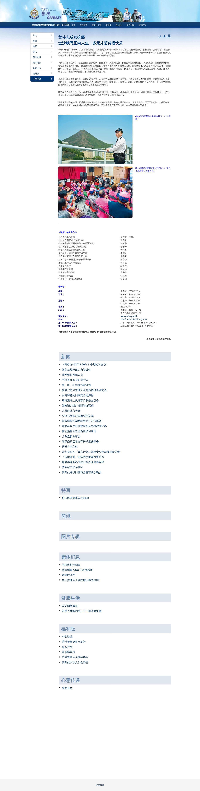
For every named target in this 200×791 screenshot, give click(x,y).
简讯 (35, 51)
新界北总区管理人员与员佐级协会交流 (84, 390)
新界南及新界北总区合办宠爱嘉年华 (83, 462)
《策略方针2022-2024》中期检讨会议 (84, 364)
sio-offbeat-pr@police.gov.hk (133, 319)
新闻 (35, 40)
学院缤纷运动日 (71, 564)
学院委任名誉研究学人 (75, 380)
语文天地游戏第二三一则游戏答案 (81, 611)
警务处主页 (96, 25)
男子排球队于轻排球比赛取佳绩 (80, 580)
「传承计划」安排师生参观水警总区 (83, 457)
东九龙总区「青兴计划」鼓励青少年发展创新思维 (91, 451)
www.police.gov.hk (128, 316)
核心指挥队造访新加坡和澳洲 (79, 431)
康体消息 (37, 62)
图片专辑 (37, 57)
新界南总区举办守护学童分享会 (80, 441)
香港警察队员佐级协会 (75, 657)
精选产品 (67, 647)
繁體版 (108, 25)
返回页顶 (100, 785)
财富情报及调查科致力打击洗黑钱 (81, 421)
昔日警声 (83, 25)
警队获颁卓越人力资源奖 (76, 369)
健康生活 (37, 67)
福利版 (36, 73)
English (119, 25)
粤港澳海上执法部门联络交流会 (80, 400)
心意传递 (37, 78)
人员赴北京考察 (71, 410)
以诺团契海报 (70, 605)
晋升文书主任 (70, 446)
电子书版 (130, 25)
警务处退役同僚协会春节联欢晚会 (81, 472)
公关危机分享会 (71, 436)
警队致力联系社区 (72, 467)
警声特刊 (142, 25)
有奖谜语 (67, 636)
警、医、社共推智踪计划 (76, 385)
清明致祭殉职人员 (72, 374)
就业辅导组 (68, 652)
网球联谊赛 (68, 575)
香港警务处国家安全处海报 (78, 395)
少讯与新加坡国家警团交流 (78, 416)
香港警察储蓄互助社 (74, 641)
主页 (73, 25)
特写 (35, 46)
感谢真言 (67, 688)
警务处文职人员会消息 (75, 662)
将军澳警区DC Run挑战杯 (77, 570)
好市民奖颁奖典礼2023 (75, 498)
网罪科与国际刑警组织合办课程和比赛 (84, 426)
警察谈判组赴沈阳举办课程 (78, 405)
